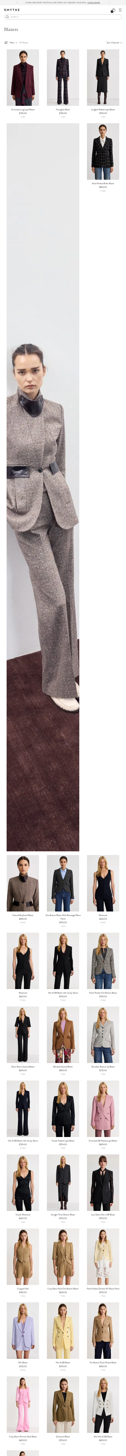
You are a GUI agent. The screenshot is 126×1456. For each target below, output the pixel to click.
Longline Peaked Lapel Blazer (103, 109)
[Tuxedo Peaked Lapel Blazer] (63, 1109)
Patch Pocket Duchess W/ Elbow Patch (103, 1288)
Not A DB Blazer (63, 1362)
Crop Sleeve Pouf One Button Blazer (63, 1288)
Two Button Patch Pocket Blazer (103, 1362)
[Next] (109, 2)
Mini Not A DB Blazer (103, 1436)
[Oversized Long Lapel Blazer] (23, 77)
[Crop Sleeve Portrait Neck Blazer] (23, 1404)
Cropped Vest (23, 1288)
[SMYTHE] (12, 10)
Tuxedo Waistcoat (23, 1214)
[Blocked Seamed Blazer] (63, 1035)
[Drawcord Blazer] (63, 1404)
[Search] (7, 17)
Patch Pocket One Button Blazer (103, 992)
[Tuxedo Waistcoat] (23, 1182)
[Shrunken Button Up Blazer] (103, 1035)
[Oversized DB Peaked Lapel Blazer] (103, 1109)
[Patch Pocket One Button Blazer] (103, 961)
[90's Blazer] (23, 1330)
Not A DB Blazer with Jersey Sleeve (63, 992)
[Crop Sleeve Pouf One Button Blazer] (63, 1256)
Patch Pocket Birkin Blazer (103, 183)
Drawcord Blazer (63, 1436)
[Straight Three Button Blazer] (63, 1182)
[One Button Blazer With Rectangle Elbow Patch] (63, 883)
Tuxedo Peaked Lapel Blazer (63, 1140)
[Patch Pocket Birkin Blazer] (103, 151)
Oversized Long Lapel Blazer (23, 109)
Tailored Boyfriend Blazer (22, 915)
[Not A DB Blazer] (63, 1330)
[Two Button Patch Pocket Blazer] (103, 1330)
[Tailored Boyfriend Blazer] (23, 883)
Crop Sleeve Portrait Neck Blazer (23, 1436)
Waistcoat (103, 915)
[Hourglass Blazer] (63, 77)
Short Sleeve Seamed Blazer (23, 1066)
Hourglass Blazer (63, 109)
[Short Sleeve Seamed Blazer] (23, 1035)
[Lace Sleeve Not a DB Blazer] (103, 1182)
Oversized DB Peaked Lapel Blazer (103, 1140)
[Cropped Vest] (23, 1256)
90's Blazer (23, 1362)
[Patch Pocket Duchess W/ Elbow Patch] (103, 1256)
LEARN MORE (93, 2)
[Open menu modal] (120, 10)
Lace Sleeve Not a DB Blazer (103, 1214)
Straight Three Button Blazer (63, 1214)
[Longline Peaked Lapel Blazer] (103, 77)
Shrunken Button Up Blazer (103, 1066)
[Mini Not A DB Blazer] (103, 1404)
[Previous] (17, 2)
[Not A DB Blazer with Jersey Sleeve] (63, 961)
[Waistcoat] (103, 883)
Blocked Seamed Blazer (63, 1066)
